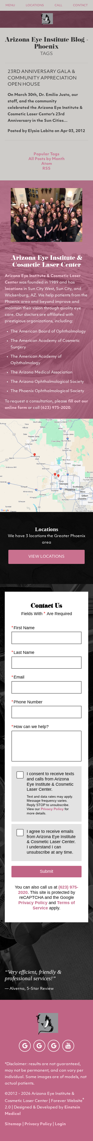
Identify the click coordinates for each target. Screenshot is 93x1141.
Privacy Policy (52, 809)
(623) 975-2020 (55, 408)
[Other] (25, 1046)
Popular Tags (46, 154)
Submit (46, 871)
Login (60, 1124)
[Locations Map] (46, 465)
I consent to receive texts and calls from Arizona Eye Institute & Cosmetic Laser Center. (50, 793)
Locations (35, 5)
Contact (80, 5)
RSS (46, 169)
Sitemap (13, 1124)
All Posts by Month (46, 159)
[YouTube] (68, 1046)
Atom (46, 164)
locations (14, 289)
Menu (10, 5)
